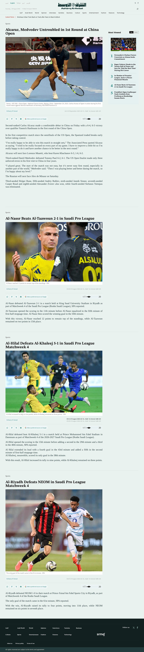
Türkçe (18, 3)
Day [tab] (131, 32)
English (12, 3)
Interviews (52, 13)
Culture (77, 13)
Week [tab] (136, 32)
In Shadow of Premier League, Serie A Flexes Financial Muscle (123, 78)
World (37, 13)
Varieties (61, 13)
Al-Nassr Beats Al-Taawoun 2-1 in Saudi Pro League (49, 219)
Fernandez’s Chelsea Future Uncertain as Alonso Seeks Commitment (125, 57)
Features (111, 13)
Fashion (103, 13)
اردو (23, 3)
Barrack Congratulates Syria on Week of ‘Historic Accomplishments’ (39, 17)
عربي (6, 3)
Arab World (28, 13)
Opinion (44, 13)
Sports (84, 13)
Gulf (21, 13)
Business (69, 13)
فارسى (28, 3)
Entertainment (94, 13)
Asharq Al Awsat (12, 111)
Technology (120, 13)
